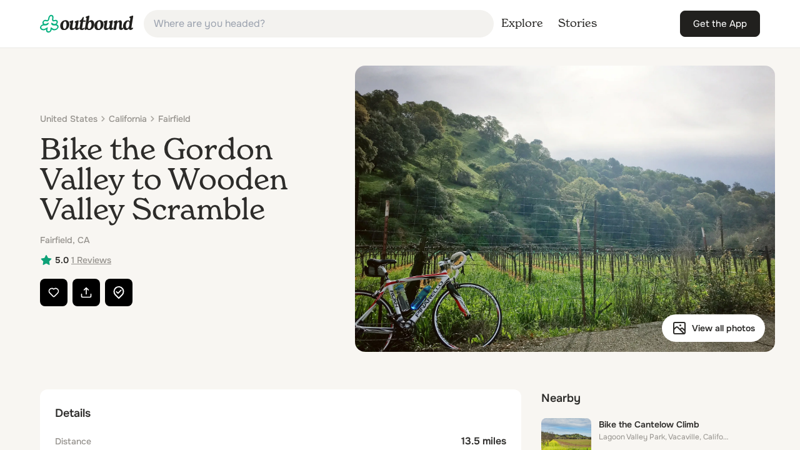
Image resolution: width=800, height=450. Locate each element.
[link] (87, 24)
